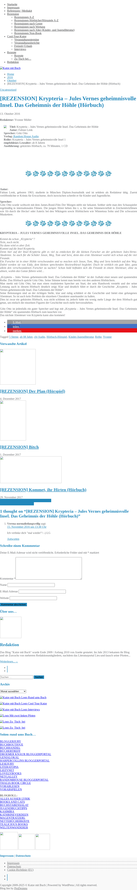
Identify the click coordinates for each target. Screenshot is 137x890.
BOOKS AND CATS (12, 801)
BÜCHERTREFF (10, 750)
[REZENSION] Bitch (19, 447)
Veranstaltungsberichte (27, 42)
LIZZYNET (7, 770)
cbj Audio (39, 336)
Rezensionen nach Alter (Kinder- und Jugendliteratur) (44, 29)
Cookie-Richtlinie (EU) (20, 869)
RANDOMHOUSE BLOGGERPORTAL (24, 779)
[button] (14, 322)
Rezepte (11, 52)
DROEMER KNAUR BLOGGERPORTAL (25, 754)
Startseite (12, 4)
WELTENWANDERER (14, 827)
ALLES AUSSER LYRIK (15, 798)
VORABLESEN (9, 786)
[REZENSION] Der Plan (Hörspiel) (32, 391)
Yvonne (107, 336)
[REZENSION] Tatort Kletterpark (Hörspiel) (25, 500)
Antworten (13, 538)
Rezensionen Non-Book (28, 33)
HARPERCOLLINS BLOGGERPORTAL (25, 760)
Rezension (13, 13)
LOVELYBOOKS (10, 773)
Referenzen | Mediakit (19, 10)
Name (3, 584)
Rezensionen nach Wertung (29, 26)
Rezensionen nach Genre (28, 23)
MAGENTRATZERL (12, 817)
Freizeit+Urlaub (23, 45)
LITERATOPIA (9, 766)
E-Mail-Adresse (9, 591)
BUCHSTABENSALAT (14, 805)
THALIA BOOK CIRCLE (15, 783)
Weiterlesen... (9, 661)
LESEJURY (7, 763)
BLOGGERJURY (10, 741)
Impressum (13, 7)
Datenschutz (14, 866)
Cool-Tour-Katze (16, 36)
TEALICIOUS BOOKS (14, 824)
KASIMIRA (7, 811)
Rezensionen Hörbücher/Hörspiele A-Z (36, 20)
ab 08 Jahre (26, 336)
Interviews (20, 49)
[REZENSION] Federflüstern (17, 503)
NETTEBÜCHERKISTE (14, 821)
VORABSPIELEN (11, 789)
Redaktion (13, 62)
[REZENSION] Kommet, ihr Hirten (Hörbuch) (43, 489)
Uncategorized (8, 89)
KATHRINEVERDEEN (14, 814)
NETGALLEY (8, 776)
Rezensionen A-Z (24, 17)
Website (4, 598)
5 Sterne (13, 336)
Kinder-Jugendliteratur (81, 336)
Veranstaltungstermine (26, 39)
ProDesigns (20, 888)
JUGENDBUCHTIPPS (13, 808)
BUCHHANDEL (10, 747)
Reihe (98, 336)
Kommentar (8, 578)
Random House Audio (26, 136)
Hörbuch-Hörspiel (57, 336)
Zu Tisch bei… (22, 58)
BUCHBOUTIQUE (11, 744)
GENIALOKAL (9, 757)
